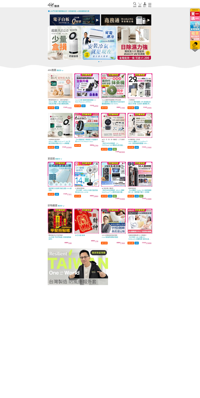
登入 (144, 6)
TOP (195, 50)
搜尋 (134, 6)
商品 (149, 6)
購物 (139, 6)
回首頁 (53, 5)
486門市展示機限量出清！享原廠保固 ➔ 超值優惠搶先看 (69, 11)
